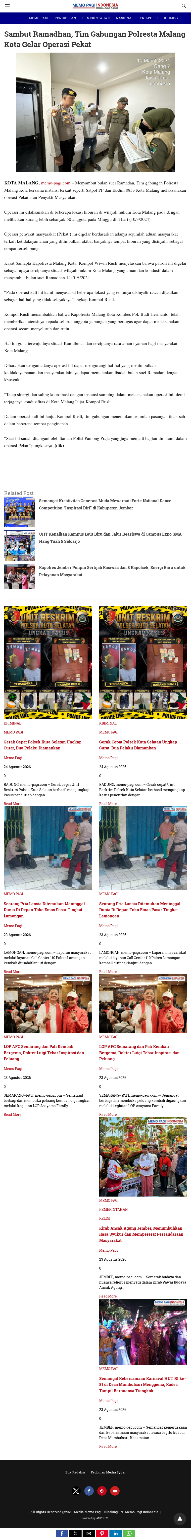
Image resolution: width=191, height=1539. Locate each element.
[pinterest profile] (102, 1491)
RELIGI (104, 1218)
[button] (62, 1533)
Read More (12, 803)
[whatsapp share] (129, 1535)
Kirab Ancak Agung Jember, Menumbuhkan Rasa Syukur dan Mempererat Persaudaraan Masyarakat (141, 1234)
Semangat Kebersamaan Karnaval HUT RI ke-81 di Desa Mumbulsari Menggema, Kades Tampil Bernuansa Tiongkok (142, 1384)
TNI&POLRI (149, 18)
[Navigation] (6, 6)
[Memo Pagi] (95, 4)
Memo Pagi (13, 757)
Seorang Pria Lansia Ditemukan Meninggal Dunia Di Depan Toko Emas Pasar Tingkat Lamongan (44, 909)
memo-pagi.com (55, 183)
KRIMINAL (172, 18)
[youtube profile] (115, 1491)
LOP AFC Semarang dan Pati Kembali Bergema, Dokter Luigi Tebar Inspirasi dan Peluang (44, 1052)
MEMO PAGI (38, 18)
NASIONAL (125, 18)
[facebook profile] (89, 1491)
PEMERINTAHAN (96, 18)
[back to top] (180, 1519)
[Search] (182, 6)
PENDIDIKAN (65, 18)
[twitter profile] (76, 1491)
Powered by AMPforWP (95, 1518)
